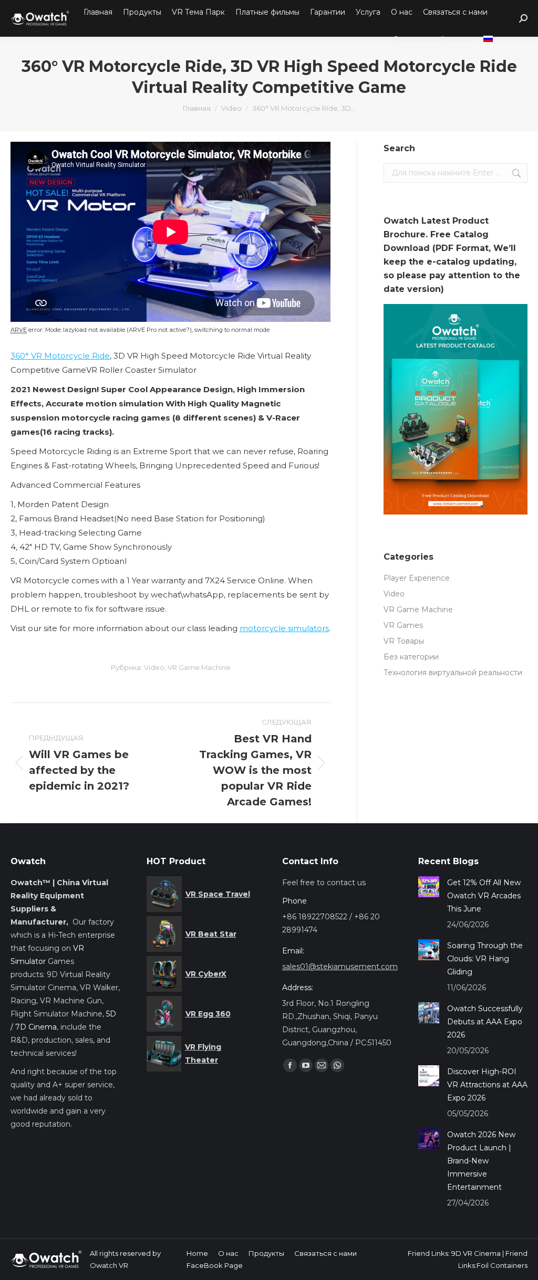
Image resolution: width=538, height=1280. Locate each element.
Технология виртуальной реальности (453, 672)
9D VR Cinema (476, 1253)
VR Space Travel (217, 894)
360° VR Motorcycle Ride (60, 356)
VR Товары (404, 641)
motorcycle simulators (284, 628)
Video (154, 667)
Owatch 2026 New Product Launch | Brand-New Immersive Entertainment (481, 1161)
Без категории (411, 657)
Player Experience (417, 578)
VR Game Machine (199, 667)
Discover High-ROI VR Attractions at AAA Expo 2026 (487, 1085)
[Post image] (428, 886)
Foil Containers (502, 1265)
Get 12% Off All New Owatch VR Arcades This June (484, 896)
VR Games (403, 625)
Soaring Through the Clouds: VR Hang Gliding (485, 959)
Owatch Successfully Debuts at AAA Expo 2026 (485, 1022)
